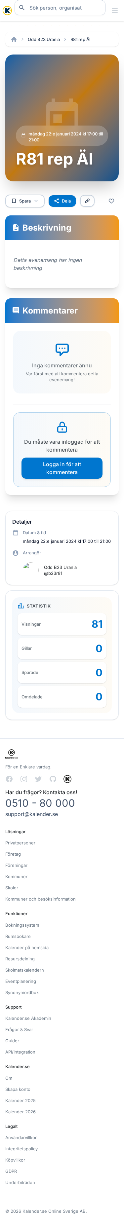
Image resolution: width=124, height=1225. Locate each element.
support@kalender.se (31, 814)
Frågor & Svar (19, 1029)
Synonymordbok (22, 992)
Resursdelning (20, 958)
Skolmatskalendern (24, 970)
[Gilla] (111, 201)
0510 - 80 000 (40, 803)
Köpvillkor (15, 1160)
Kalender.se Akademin (28, 1018)
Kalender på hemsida (27, 947)
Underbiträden (20, 1182)
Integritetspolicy (21, 1148)
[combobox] (60, 7)
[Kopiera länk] (87, 201)
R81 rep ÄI (80, 39)
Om (8, 1078)
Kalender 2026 (20, 1111)
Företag (13, 854)
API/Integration (20, 1052)
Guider (12, 1040)
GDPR (11, 1171)
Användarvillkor (21, 1137)
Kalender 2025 (20, 1100)
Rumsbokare (18, 936)
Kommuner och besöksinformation (40, 899)
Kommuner (16, 876)
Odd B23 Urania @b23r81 (60, 570)
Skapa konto (17, 1089)
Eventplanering (20, 981)
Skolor (11, 887)
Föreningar (16, 865)
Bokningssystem (22, 925)
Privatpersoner (20, 842)
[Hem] (14, 39)
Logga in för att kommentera (62, 468)
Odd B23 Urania (44, 39)
